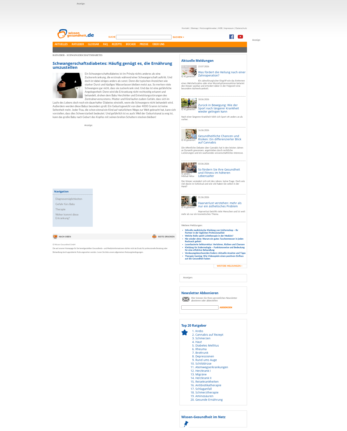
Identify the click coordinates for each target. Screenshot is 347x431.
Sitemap (194, 28)
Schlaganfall (203, 389)
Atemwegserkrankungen (211, 367)
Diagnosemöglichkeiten (68, 199)
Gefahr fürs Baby (65, 204)
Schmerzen (202, 338)
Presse (144, 44)
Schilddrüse (203, 363)
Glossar (93, 44)
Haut (198, 342)
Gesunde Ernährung (209, 400)
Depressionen (204, 356)
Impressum (229, 28)
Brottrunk (201, 353)
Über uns (158, 44)
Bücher (131, 44)
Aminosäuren (204, 396)
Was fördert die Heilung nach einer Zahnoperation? (222, 73)
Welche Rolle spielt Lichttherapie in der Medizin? (209, 236)
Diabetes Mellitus (207, 345)
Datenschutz (241, 28)
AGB (220, 28)
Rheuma (201, 349)
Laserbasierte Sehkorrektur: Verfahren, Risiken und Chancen (215, 244)
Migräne (201, 374)
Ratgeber (78, 44)
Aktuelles (61, 44)
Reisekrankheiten (207, 381)
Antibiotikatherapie (208, 385)
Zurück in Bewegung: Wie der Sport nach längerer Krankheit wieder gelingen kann (218, 108)
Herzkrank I (203, 371)
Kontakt (185, 28)
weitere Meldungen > (229, 266)
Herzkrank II (203, 378)
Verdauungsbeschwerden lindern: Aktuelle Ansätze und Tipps (215, 253)
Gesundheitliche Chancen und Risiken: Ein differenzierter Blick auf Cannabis (219, 139)
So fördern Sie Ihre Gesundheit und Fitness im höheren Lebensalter (219, 173)
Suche (112, 37)
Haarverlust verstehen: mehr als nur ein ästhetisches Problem (220, 204)
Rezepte (117, 44)
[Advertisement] (150, 15)
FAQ (105, 44)
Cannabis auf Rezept (209, 334)
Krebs (199, 331)
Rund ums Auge (206, 360)
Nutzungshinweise (208, 28)
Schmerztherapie (206, 392)
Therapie (60, 209)
